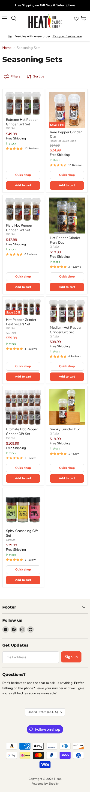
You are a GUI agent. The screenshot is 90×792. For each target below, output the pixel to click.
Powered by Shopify (45, 784)
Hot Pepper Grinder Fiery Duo (65, 240)
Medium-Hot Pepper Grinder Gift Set (65, 329)
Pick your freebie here (67, 36)
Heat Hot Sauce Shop (63, 141)
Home (7, 48)
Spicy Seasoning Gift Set (22, 533)
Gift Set (10, 128)
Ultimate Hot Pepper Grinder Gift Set (22, 431)
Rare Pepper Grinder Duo (66, 134)
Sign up (71, 656)
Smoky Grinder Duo (65, 429)
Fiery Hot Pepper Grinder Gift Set (19, 227)
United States (43, 712)
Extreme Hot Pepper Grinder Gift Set (22, 122)
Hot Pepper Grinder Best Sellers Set (21, 322)
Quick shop (23, 175)
